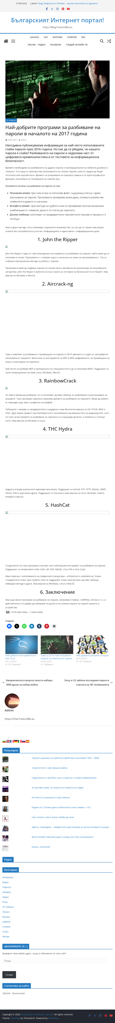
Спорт (5, 931)
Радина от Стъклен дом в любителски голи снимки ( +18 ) (61, 807)
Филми (5, 936)
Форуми (57, 37)
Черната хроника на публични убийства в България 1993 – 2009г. (66, 758)
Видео (5, 882)
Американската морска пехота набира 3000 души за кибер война (29, 682)
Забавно (6, 892)
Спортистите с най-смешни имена (49, 767)
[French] (12, 741)
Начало (34, 37)
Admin (23, 140)
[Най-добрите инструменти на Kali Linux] (21, 644)
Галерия (72, 37)
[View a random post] (109, 41)
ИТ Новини (11, 120)
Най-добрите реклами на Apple (92, 655)
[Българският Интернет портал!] (6, 41)
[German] (16, 741)
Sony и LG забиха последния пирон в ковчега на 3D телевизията (86, 682)
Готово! (9, 974)
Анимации (7, 877)
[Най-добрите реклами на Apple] (92, 644)
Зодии (5, 897)
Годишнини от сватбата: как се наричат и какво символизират (64, 777)
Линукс (6, 911)
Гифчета (6, 887)
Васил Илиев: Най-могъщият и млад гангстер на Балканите (63, 837)
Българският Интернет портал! (57, 20)
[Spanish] (28, 741)
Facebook (55, 44)
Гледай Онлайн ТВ (76, 44)
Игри (5, 902)
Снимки (6, 926)
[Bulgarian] (4, 741)
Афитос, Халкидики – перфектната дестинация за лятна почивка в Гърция (70, 827)
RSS (83, 37)
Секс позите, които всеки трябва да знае (53, 817)
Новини (6, 921)
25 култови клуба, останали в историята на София (57, 787)
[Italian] (20, 741)
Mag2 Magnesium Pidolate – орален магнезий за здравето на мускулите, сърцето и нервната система (68, 5)
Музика (6, 916)
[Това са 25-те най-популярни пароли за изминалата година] (57, 644)
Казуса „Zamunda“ (41, 846)
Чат (46, 37)
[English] (8, 741)
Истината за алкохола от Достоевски (51, 797)
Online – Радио (36, 44)
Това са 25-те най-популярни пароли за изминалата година (56, 657)
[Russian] (24, 741)
